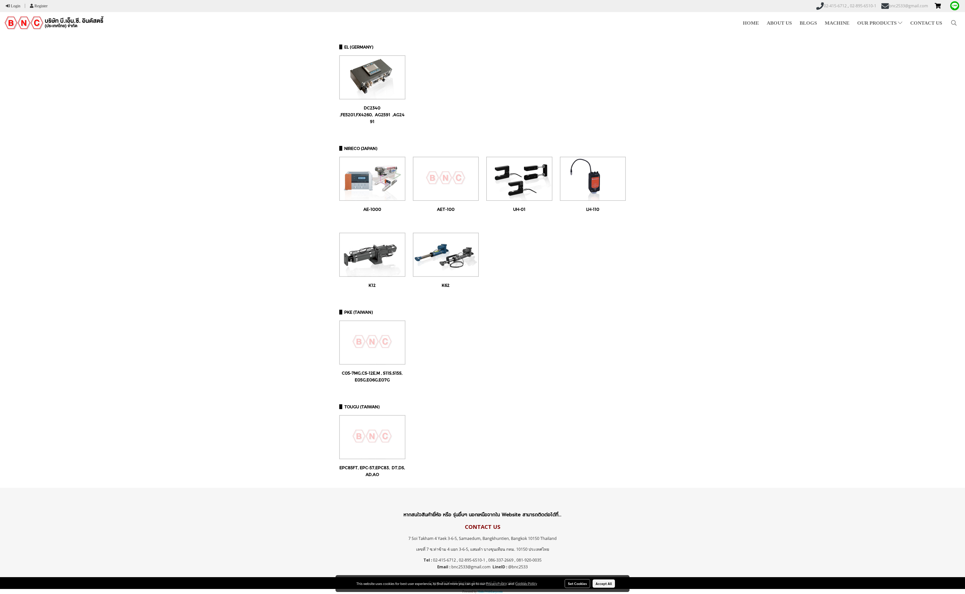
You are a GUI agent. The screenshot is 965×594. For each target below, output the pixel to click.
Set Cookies (577, 583)
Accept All (604, 583)
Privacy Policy (496, 583)
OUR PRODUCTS (877, 23)
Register (40, 6)
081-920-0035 (529, 560)
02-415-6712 (444, 560)
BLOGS (808, 23)
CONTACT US (926, 23)
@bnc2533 (518, 567)
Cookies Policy (526, 583)
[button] (953, 23)
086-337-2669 (500, 560)
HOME (751, 23)
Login (15, 6)
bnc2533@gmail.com (471, 567)
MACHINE (837, 23)
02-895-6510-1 (472, 560)
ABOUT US (779, 23)
